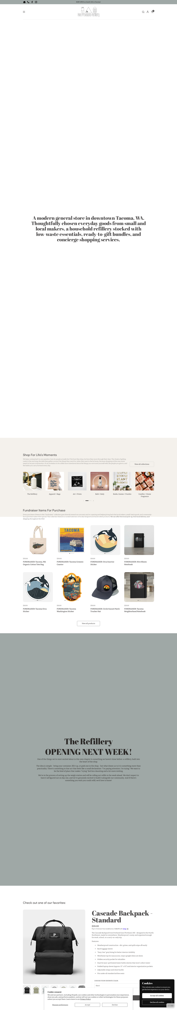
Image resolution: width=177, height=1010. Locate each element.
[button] (143, 12)
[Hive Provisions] (89, 12)
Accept (87, 1005)
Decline (115, 1005)
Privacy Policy (85, 999)
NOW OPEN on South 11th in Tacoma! (88, 2)
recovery (82, 514)
